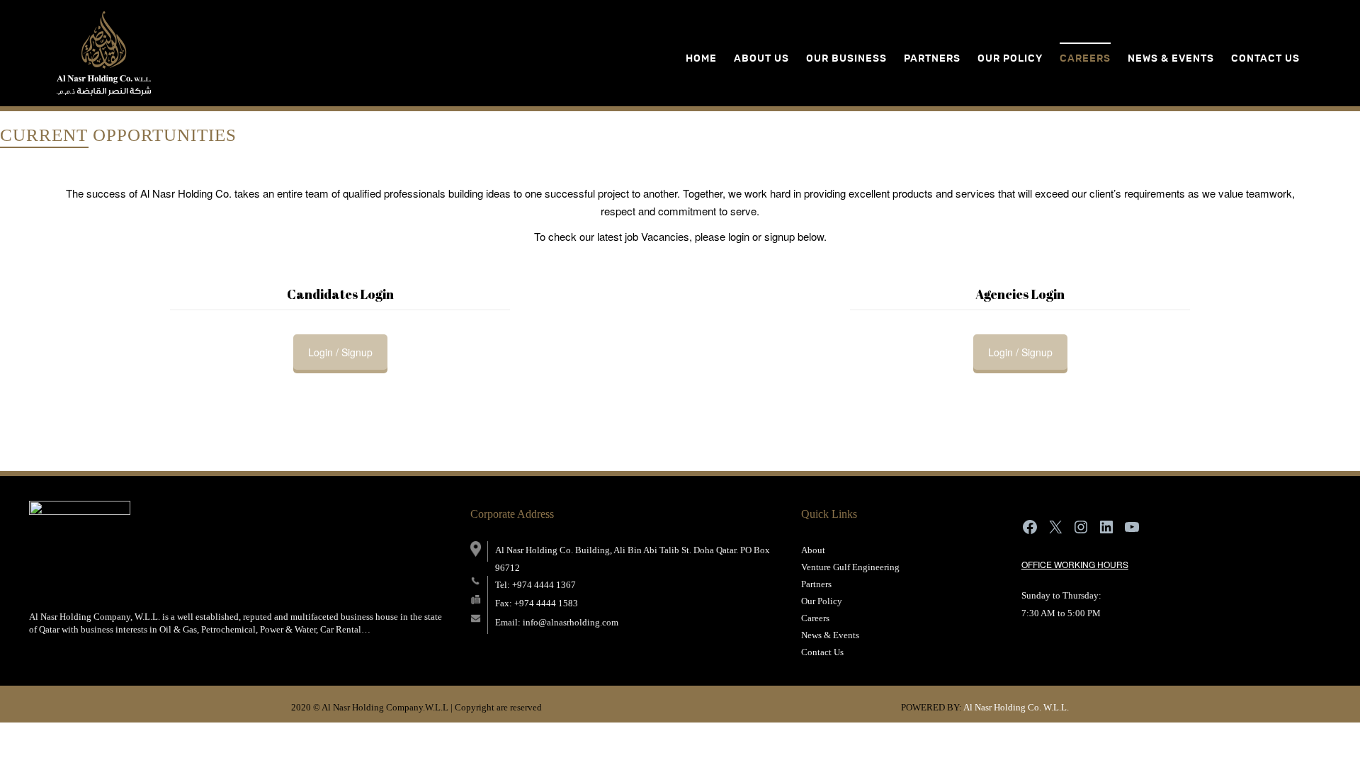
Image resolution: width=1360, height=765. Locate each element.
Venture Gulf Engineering (850, 567)
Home (701, 59)
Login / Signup (340, 352)
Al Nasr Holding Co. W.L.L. (1016, 707)
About (813, 550)
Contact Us (822, 652)
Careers (1085, 59)
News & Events (1171, 59)
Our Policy (821, 601)
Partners (816, 584)
